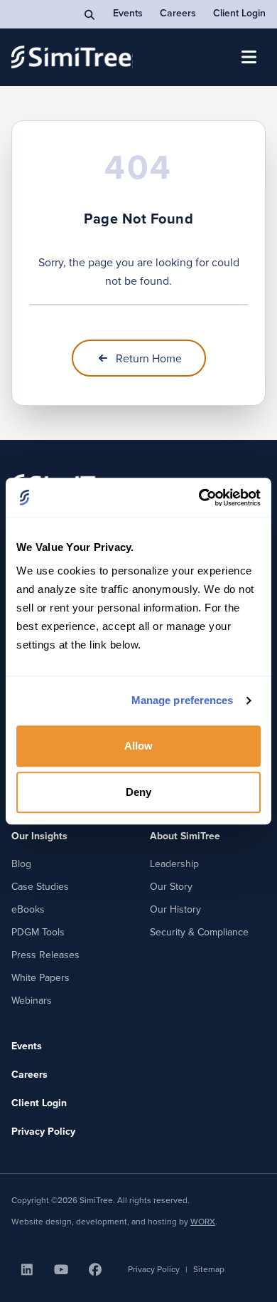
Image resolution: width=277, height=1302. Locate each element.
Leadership (174, 863)
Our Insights (39, 836)
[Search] (90, 14)
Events (128, 13)
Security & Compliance (199, 932)
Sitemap (208, 1269)
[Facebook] (95, 1269)
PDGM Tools (38, 932)
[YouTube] (61, 1269)
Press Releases (45, 954)
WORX (202, 1221)
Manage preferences (182, 700)
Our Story (171, 886)
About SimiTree (185, 836)
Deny (138, 792)
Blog (21, 863)
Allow (138, 746)
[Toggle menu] (249, 57)
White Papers (40, 977)
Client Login (239, 13)
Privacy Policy (43, 1131)
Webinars (31, 1000)
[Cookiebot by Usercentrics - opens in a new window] (199, 497)
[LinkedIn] (27, 1269)
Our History (175, 909)
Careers (178, 13)
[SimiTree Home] (72, 57)
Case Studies (40, 886)
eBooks (28, 909)
